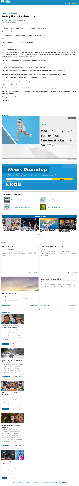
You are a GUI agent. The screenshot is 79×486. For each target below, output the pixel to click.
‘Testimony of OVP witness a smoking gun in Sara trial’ (11, 326)
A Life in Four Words (9, 293)
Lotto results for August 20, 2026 (52, 279)
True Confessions (9, 13)
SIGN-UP (62, 179)
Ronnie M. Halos (6, 20)
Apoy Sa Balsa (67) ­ (8, 246)
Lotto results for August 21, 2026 (52, 246)
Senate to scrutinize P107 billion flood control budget (12, 361)
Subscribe (74, 3)
